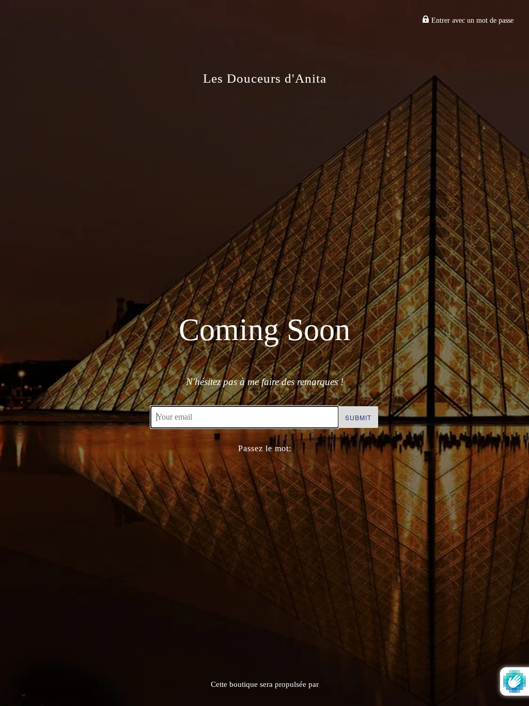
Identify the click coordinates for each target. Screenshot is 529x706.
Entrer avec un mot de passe (471, 20)
